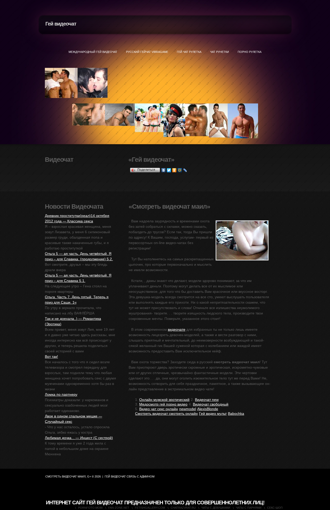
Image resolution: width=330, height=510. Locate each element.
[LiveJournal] (185, 170)
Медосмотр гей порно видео (163, 404)
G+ (89, 476)
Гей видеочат (60, 24)
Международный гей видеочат (93, 51)
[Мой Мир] (180, 170)
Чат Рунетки (219, 51)
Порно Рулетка (249, 51)
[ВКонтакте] (163, 170)
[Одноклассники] (174, 170)
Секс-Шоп (275, 507)
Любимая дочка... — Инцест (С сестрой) (79, 438)
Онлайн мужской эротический (164, 400)
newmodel (187, 409)
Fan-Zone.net (118, 507)
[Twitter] (169, 170)
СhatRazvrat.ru (183, 507)
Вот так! (51, 356)
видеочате (176, 329)
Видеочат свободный (210, 404)
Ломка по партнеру (61, 394)
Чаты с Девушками (215, 507)
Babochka (236, 413)
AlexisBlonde (207, 409)
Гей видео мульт (213, 413)
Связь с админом (140, 476)
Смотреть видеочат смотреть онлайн (166, 413)
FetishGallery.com (150, 507)
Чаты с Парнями (248, 507)
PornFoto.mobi (90, 507)
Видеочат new (207, 400)
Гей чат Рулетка (189, 51)
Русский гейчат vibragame (147, 51)
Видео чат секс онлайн (158, 409)
